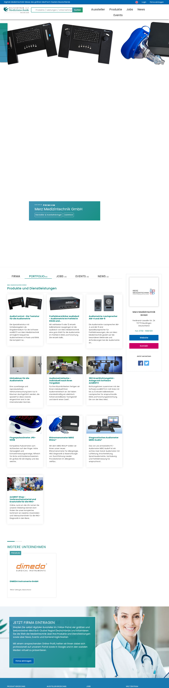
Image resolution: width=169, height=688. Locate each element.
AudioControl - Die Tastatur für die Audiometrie (24, 317)
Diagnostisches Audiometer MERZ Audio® (104, 438)
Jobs (129, 9)
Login (144, 2)
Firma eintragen (157, 2)
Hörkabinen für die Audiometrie (19, 379)
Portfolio (38, 276)
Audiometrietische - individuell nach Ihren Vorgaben (60, 380)
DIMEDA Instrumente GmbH (24, 581)
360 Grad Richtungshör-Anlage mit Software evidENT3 (102, 380)
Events (118, 15)
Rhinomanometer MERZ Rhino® (61, 438)
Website (144, 337)
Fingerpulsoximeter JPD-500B (23, 438)
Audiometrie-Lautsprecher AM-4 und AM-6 (103, 317)
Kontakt (144, 345)
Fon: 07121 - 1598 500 (144, 331)
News (141, 9)
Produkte (115, 9)
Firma (16, 276)
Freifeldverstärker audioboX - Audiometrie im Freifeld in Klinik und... (64, 318)
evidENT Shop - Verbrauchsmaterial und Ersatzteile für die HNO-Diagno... (23, 500)
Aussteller (98, 9)
